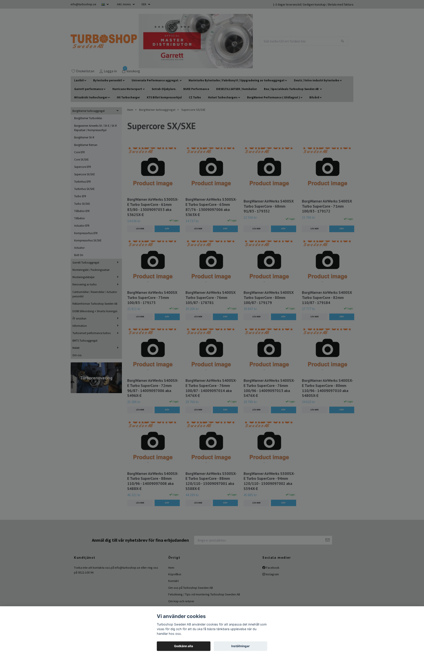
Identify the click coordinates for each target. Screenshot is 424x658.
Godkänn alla (183, 646)
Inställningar (240, 646)
